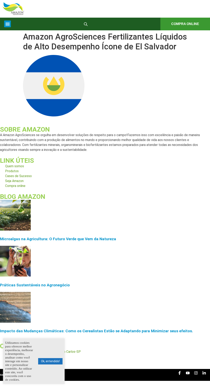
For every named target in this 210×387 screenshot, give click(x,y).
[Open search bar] (86, 24)
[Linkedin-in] (206, 375)
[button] (7, 23)
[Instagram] (198, 375)
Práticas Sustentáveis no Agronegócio (35, 285)
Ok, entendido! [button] (50, 361)
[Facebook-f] (181, 375)
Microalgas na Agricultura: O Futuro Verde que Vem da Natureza (58, 239)
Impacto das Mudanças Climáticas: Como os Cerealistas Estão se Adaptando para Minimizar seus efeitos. (96, 331)
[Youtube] (190, 375)
